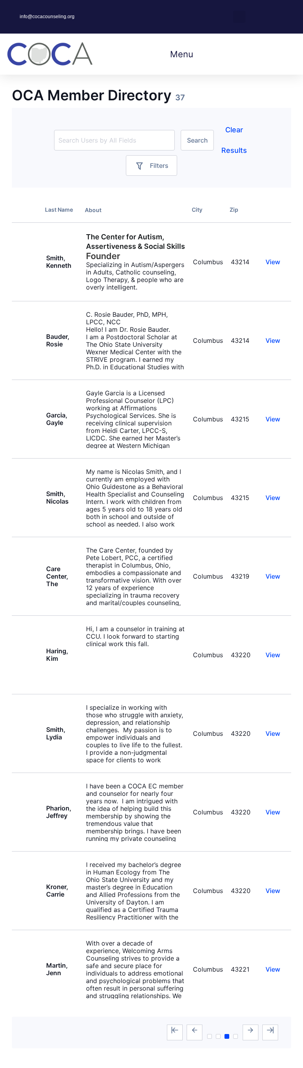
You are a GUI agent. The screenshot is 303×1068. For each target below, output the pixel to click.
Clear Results (234, 140)
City (197, 209)
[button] (239, 17)
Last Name (59, 209)
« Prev (194, 1032)
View (273, 262)
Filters (159, 165)
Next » (250, 1032)
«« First (175, 1032)
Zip (234, 209)
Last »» (270, 1032)
